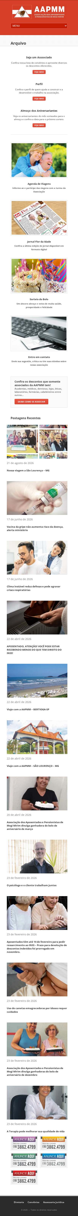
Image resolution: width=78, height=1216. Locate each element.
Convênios (33, 1202)
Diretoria (19, 1202)
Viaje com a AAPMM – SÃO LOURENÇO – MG (33, 766)
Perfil (39, 84)
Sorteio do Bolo (39, 299)
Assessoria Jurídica (53, 1202)
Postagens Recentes (26, 418)
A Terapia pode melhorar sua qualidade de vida (36, 1131)
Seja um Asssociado (39, 57)
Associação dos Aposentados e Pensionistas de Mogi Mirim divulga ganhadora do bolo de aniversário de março (35, 825)
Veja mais (39, 72)
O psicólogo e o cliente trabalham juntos (31, 885)
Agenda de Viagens (39, 183)
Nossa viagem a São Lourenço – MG (28, 470)
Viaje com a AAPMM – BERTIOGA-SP (28, 709)
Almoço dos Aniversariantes (39, 110)
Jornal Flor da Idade (39, 241)
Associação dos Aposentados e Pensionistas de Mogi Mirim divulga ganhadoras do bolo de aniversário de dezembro (35, 1071)
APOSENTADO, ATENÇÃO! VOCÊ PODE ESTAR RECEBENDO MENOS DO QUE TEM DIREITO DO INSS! (34, 650)
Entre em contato (39, 357)
